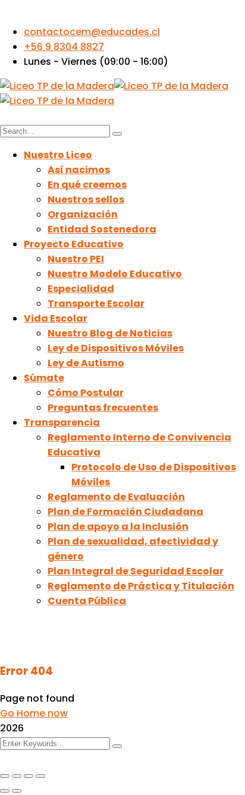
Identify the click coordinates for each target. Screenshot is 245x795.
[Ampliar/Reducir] (5, 776)
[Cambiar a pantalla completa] (16, 776)
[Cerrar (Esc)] (40, 776)
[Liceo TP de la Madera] (57, 86)
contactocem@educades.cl (92, 32)
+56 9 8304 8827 (64, 47)
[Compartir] (28, 776)
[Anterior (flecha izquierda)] (5, 791)
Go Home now (34, 713)
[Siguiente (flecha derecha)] (16, 791)
